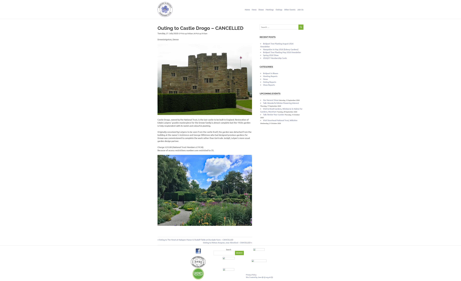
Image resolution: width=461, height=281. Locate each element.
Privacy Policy (251, 275)
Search (228, 249)
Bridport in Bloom (270, 73)
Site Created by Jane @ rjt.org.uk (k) (259, 277)
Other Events (289, 9)
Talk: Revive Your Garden (273, 114)
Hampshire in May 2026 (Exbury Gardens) (280, 49)
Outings (279, 9)
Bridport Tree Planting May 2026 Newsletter (282, 52)
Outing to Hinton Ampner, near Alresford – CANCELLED (227, 242)
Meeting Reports (270, 76)
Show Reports (269, 85)
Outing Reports (269, 82)
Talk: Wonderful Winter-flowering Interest (281, 103)
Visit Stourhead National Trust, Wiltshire (280, 120)
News (254, 9)
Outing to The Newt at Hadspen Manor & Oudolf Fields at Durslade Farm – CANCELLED (196, 239)
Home (247, 9)
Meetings (270, 9)
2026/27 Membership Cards (275, 58)
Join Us (300, 9)
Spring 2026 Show (271, 55)
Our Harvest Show (271, 100)
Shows (261, 9)
